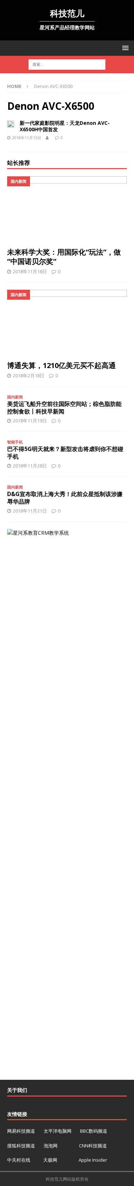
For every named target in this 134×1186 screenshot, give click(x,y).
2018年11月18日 (30, 271)
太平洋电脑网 (57, 1131)
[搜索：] (67, 64)
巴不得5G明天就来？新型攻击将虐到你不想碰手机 (65, 452)
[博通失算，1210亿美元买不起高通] (67, 323)
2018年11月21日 (30, 511)
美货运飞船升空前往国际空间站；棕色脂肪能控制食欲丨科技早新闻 (64, 407)
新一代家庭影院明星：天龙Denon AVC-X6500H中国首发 (65, 126)
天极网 (50, 1160)
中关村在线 (19, 1160)
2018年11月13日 (26, 137)
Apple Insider (93, 1160)
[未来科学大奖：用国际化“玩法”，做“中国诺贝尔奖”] (67, 210)
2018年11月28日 (30, 465)
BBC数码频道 (93, 1131)
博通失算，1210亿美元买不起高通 (61, 365)
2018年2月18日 (28, 375)
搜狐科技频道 (21, 1145)
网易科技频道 (21, 1131)
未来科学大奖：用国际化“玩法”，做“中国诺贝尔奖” (64, 256)
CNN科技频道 (93, 1145)
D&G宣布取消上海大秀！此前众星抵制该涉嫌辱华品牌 (65, 497)
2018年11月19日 (30, 420)
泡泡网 (51, 1145)
